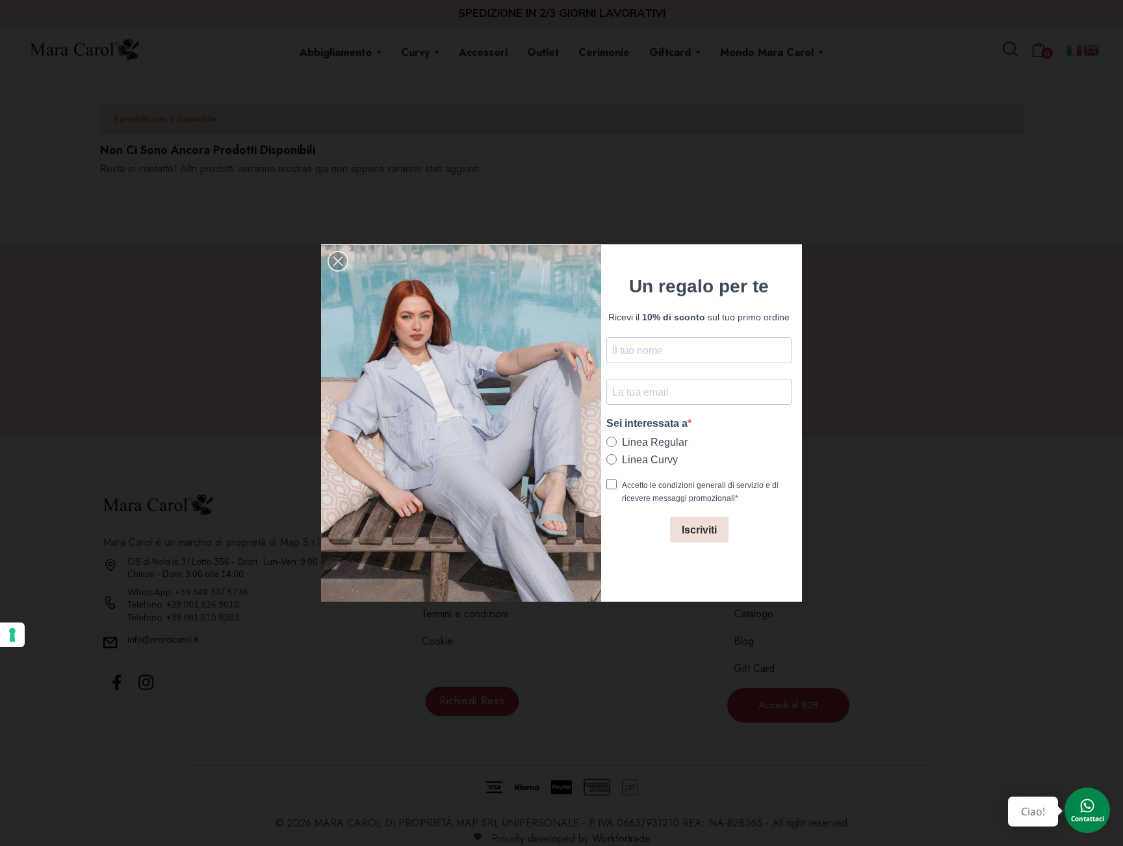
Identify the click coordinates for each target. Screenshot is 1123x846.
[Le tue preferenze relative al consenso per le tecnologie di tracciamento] (12, 634)
